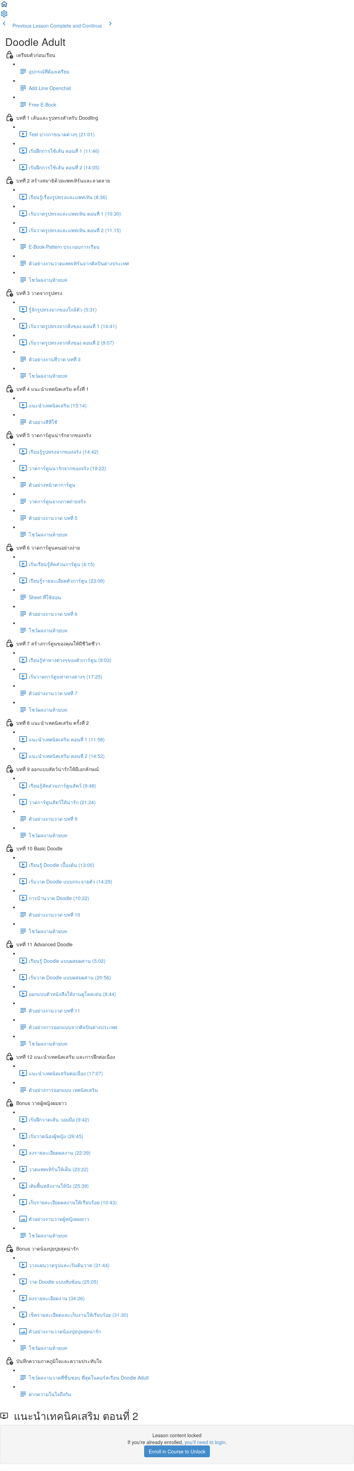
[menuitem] (4, 15)
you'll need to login (205, 1442)
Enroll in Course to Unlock (177, 1451)
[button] (4, 6)
